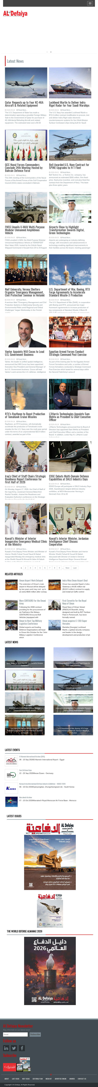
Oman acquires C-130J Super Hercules (74, 622)
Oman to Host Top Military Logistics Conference (30, 622)
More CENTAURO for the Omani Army (32, 602)
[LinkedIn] (6, 1048)
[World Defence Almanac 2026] (50, 971)
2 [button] (51, 52)
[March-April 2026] (50, 857)
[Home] (15, 14)
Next (67, 568)
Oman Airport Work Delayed (31, 580)
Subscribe (17, 1064)
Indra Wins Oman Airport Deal (75, 580)
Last (75, 568)
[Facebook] (22, 1048)
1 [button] (47, 52)
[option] (26, 33)
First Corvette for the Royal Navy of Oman (74, 602)
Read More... (22, 110)
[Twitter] (14, 1048)
